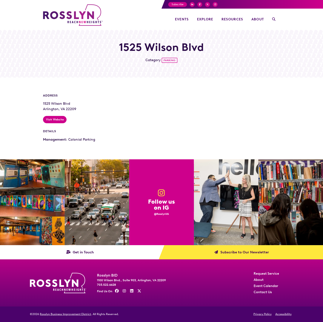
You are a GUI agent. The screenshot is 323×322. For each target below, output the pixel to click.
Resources (232, 19)
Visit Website (55, 119)
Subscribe (178, 4)
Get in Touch (83, 252)
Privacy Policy (262, 314)
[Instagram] (215, 4)
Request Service (266, 274)
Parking (170, 60)
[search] (274, 19)
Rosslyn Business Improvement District (65, 314)
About (257, 19)
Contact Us (263, 292)
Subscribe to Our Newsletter (244, 252)
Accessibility (283, 314)
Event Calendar (266, 286)
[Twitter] (207, 4)
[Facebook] (192, 4)
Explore (205, 19)
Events (182, 19)
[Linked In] (132, 291)
